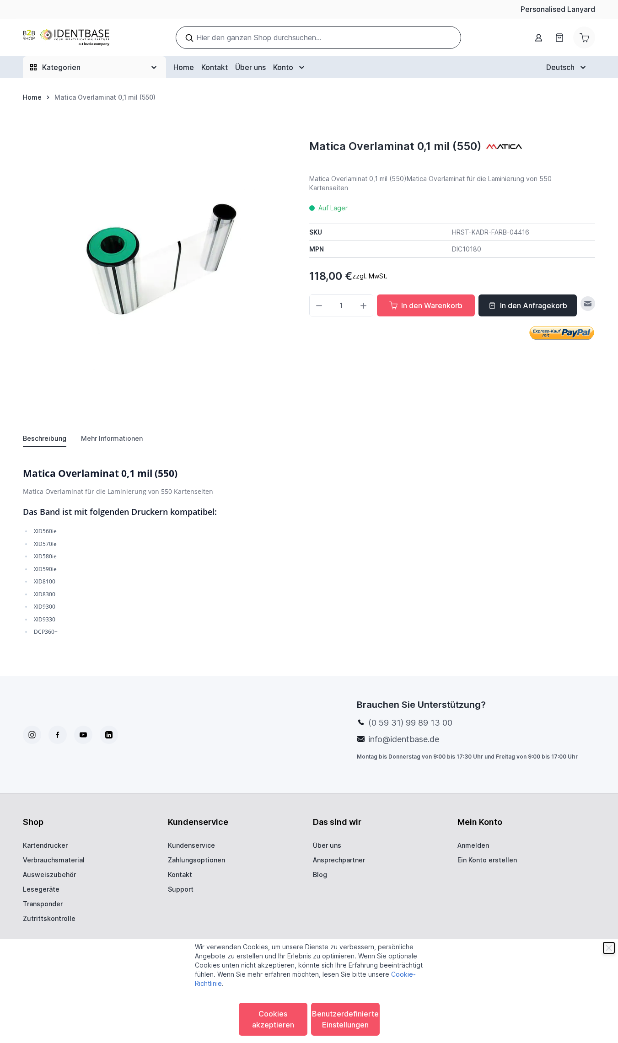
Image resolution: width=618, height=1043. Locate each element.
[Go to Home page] (66, 37)
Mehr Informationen (112, 438)
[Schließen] (608, 947)
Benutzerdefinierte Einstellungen (345, 1019)
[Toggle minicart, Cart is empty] (584, 37)
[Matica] (504, 146)
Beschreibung (44, 438)
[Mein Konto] (538, 37)
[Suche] (189, 38)
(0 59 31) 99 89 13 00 (410, 722)
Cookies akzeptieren (273, 1019)
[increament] (363, 305)
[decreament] (319, 305)
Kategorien (61, 67)
